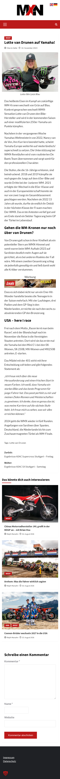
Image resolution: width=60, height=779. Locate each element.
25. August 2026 (28, 637)
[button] (5, 24)
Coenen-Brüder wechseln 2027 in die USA (25, 633)
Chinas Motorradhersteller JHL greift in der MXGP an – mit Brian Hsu (27, 528)
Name (8, 703)
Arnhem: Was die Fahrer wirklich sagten (25, 581)
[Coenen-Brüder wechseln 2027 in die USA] (30, 610)
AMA (7, 625)
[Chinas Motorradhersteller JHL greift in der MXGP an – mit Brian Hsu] (30, 503)
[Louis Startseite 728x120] (30, 283)
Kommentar (12, 661)
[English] (52, 4)
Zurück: (28, 454)
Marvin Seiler (12, 48)
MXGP (8, 38)
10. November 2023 (29, 48)
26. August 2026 (28, 534)
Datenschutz (9, 761)
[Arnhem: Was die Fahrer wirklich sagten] (30, 559)
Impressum (8, 757)
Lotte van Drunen (17, 442)
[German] (56, 4)
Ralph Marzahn (12, 534)
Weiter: (25, 465)
